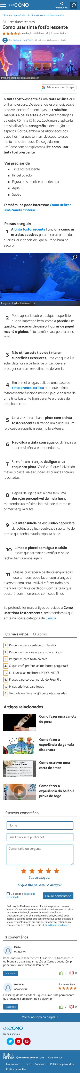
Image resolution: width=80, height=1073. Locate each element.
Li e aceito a (21, 895)
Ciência (6, 15)
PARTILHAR (61, 8)
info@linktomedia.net (57, 925)
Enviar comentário (58, 896)
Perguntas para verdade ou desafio (32, 645)
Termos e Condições (35, 1064)
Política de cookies (16, 1069)
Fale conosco (13, 1064)
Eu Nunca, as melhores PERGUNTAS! (34, 673)
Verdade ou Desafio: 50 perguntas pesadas (38, 693)
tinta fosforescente (29, 229)
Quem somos (55, 1057)
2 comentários (58, 33)
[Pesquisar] (74, 5)
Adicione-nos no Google (60, 87)
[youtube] (18, 1041)
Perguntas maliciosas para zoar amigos (35, 652)
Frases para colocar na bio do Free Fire (35, 679)
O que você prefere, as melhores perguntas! (38, 666)
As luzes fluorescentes (52, 15)
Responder (10, 973)
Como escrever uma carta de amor (54, 766)
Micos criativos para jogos (26, 686)
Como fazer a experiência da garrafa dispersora (56, 745)
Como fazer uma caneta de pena (58, 719)
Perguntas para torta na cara (28, 659)
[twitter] (10, 1041)
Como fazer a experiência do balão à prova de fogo (56, 791)
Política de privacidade (62, 1064)
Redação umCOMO (23, 40)
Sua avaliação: (39, 878)
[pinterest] (26, 1041)
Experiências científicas (25, 15)
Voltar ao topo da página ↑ (40, 1017)
